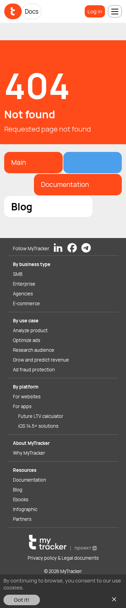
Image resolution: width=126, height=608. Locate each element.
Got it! (21, 599)
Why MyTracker (29, 453)
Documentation (29, 480)
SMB (17, 274)
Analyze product (30, 330)
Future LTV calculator (40, 416)
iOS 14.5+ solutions (38, 426)
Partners (22, 519)
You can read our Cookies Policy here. (70, 587)
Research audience (33, 350)
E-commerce (26, 303)
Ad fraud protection (34, 369)
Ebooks (20, 499)
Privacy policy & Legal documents (63, 558)
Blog (17, 490)
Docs (31, 11)
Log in (95, 11)
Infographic (25, 509)
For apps (22, 406)
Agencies (23, 294)
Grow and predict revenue (41, 360)
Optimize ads (26, 340)
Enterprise (24, 284)
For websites (27, 396)
